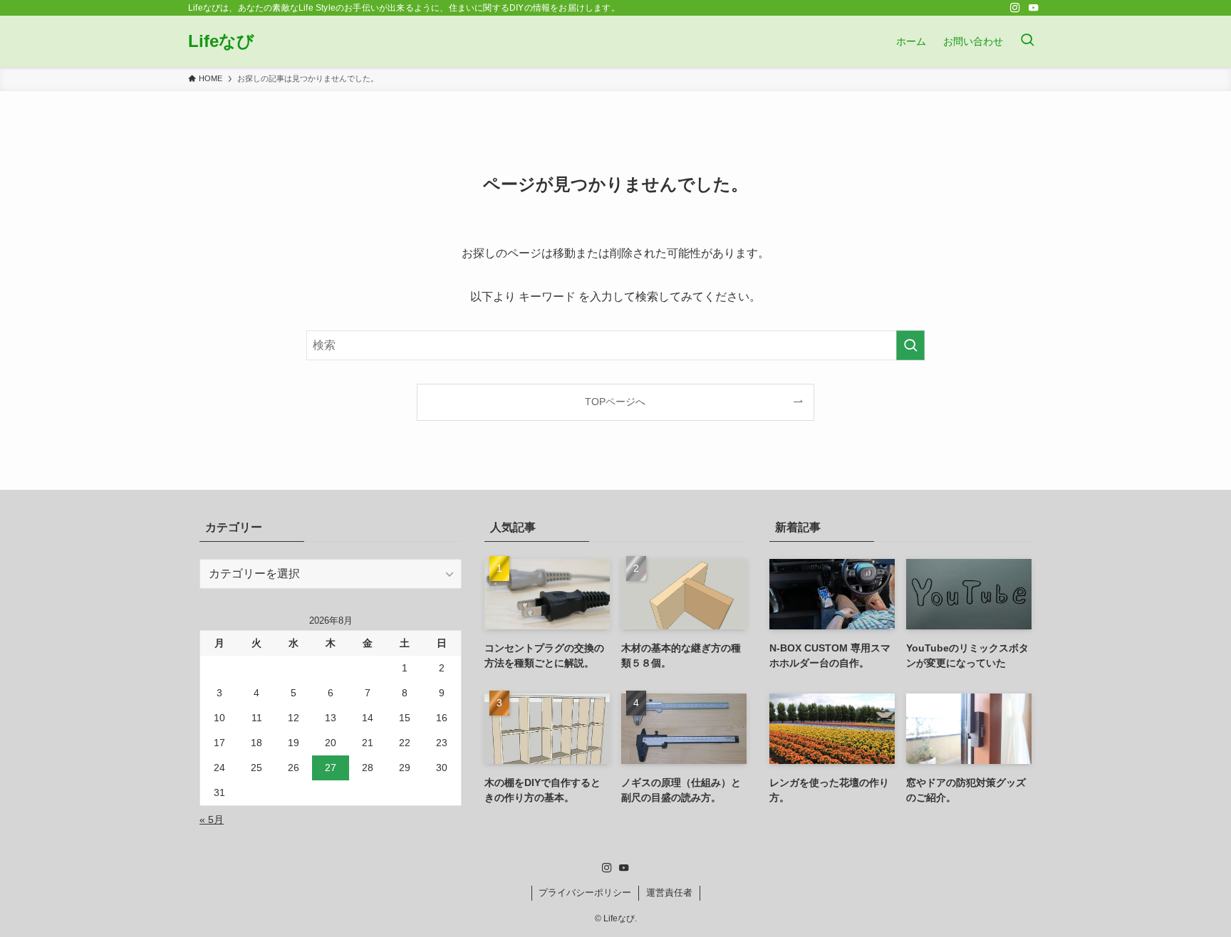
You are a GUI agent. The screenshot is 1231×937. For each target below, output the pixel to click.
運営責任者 (669, 892)
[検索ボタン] (1027, 41)
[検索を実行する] (910, 345)
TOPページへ (615, 401)
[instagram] (1015, 8)
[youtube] (1033, 8)
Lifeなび (221, 41)
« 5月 (211, 819)
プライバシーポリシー (585, 892)
